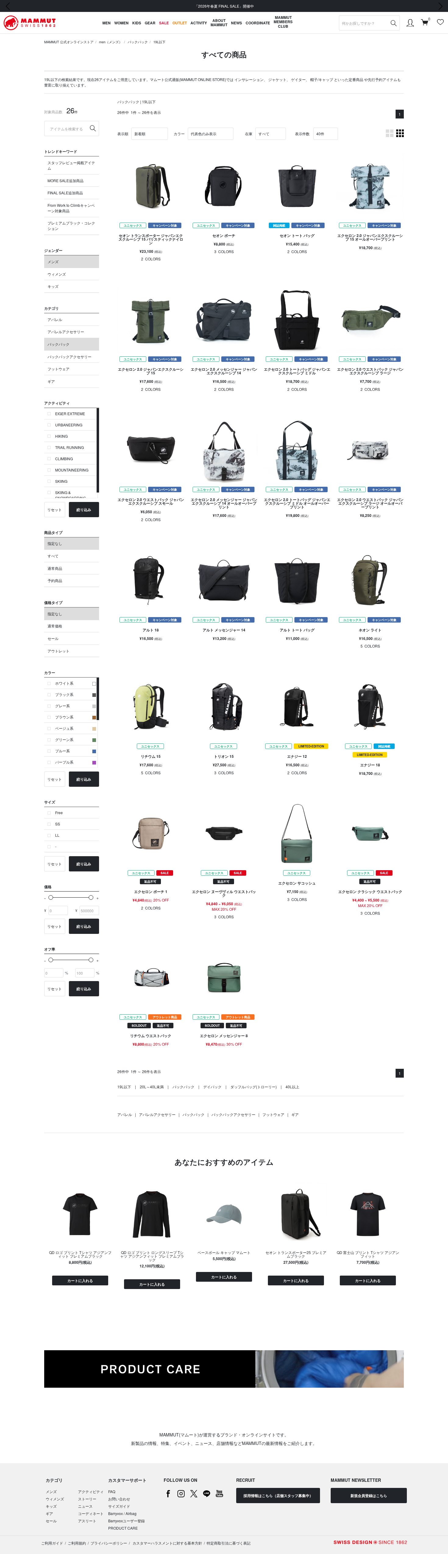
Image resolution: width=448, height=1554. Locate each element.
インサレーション (249, 79)
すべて (53, 555)
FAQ (111, 1491)
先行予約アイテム (382, 79)
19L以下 (159, 41)
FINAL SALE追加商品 (65, 192)
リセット (54, 509)
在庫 (248, 133)
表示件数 (302, 133)
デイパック (212, 1086)
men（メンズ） (110, 41)
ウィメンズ (57, 274)
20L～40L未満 (152, 1086)
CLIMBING (64, 458)
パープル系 (64, 762)
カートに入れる (80, 1280)
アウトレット (58, 650)
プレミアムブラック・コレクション (71, 225)
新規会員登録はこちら (368, 1495)
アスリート (87, 1520)
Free (59, 812)
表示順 (122, 133)
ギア (51, 381)
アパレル (55, 319)
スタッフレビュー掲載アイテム (71, 165)
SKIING (61, 481)
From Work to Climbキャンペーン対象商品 (71, 208)
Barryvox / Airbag (122, 1513)
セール (53, 638)
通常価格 (55, 625)
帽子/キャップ (321, 79)
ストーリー (87, 1498)
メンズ (53, 261)
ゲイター (298, 79)
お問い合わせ (119, 1498)
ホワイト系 (64, 683)
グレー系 (62, 705)
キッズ (53, 286)
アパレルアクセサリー (66, 331)
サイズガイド (119, 1506)
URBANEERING (68, 424)
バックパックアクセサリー (69, 356)
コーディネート (91, 1513)
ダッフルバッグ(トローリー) (253, 1086)
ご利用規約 (77, 1542)
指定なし (55, 543)
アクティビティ (91, 1491)
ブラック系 (64, 694)
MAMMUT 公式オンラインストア (69, 41)
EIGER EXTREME (70, 413)
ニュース (85, 1506)
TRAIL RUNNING (69, 447)
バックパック (138, 41)
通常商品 (55, 568)
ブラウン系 (64, 716)
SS (57, 823)
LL (57, 835)
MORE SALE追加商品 (66, 180)
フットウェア (58, 368)
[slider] (50, 897)
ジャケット (277, 79)
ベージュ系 (64, 728)
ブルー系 (62, 750)
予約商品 (55, 580)
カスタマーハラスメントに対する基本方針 (167, 1542)
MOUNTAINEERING (71, 469)
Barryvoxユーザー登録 (126, 1520)
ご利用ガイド (52, 1542)
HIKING (61, 436)
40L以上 (292, 1086)
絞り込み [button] (83, 509)
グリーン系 (64, 739)
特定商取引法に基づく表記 (229, 1542)
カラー (179, 133)
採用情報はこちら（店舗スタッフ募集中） (278, 1495)
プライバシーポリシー (109, 1542)
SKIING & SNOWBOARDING (70, 495)
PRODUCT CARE (123, 1528)
